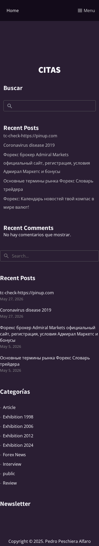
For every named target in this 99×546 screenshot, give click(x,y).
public (9, 473)
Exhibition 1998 (18, 417)
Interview (12, 464)
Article (9, 407)
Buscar (12, 87)
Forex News (14, 455)
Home (13, 10)
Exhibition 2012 (18, 436)
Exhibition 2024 (18, 445)
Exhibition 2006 (18, 426)
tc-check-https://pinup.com (30, 136)
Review (10, 483)
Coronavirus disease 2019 (29, 145)
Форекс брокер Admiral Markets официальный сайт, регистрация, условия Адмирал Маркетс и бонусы (46, 163)
